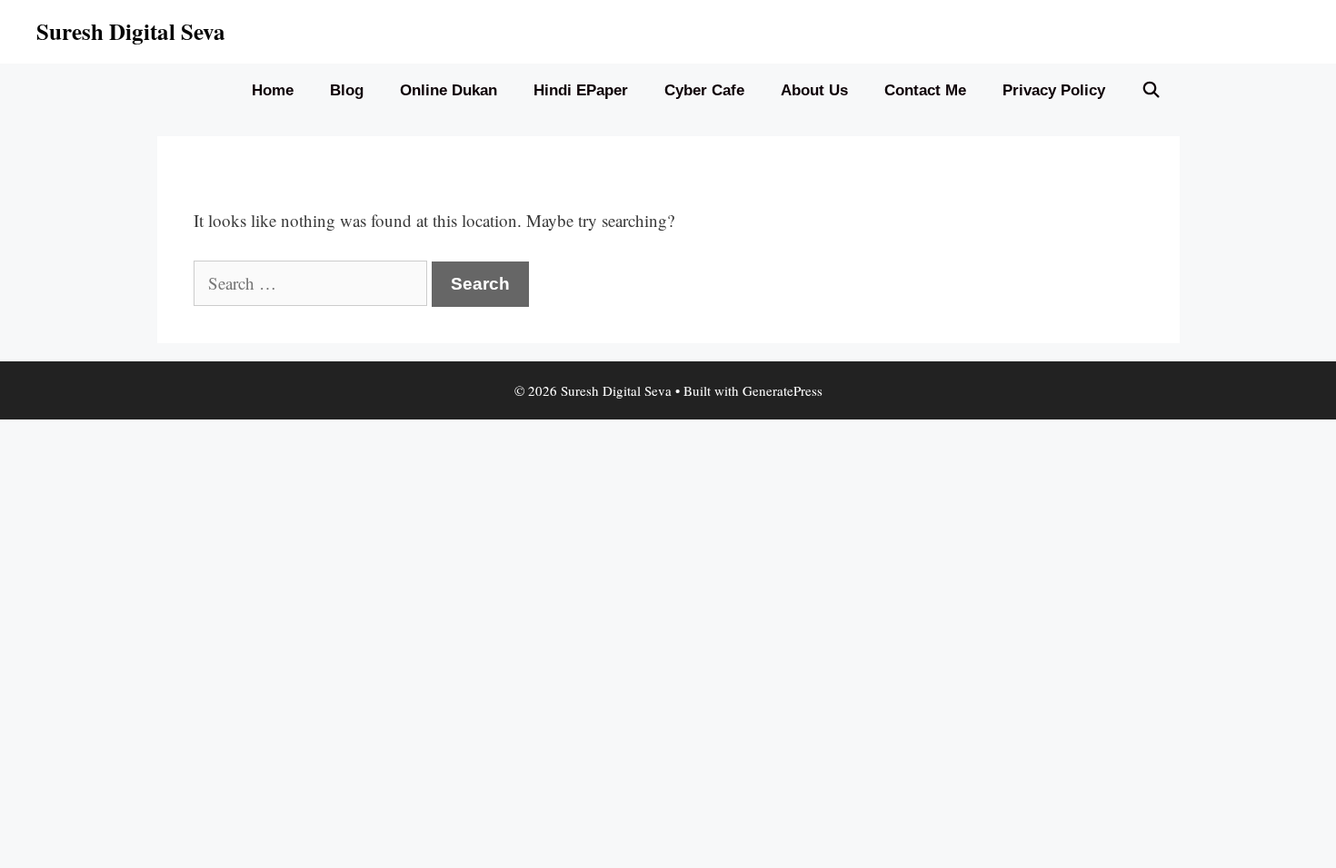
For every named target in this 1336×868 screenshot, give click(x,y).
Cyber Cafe (704, 90)
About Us (814, 90)
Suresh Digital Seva (130, 31)
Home (273, 90)
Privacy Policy (1053, 90)
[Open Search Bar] (1151, 91)
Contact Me (925, 90)
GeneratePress (783, 390)
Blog (347, 90)
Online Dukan (448, 90)
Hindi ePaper (580, 90)
